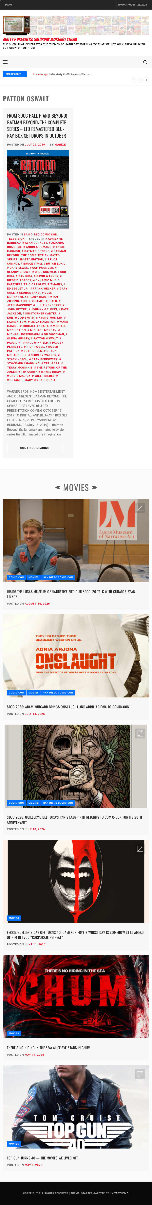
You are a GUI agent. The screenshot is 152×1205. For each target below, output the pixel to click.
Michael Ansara (36, 326)
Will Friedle (45, 375)
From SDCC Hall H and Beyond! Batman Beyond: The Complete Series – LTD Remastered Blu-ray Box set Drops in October (37, 125)
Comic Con (16, 577)
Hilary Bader (38, 296)
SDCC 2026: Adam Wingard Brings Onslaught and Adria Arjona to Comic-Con (68, 706)
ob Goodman (54, 334)
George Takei (29, 292)
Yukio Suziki (46, 380)
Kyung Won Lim (51, 317)
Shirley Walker (43, 355)
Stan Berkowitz (45, 359)
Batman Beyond (36, 251)
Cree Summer (45, 271)
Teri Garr (52, 363)
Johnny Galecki (44, 309)
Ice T (26, 301)
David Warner (47, 276)
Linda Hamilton (43, 321)
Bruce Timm (32, 263)
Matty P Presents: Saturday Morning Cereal (40, 39)
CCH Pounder (42, 267)
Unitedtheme (119, 1193)
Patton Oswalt (45, 338)
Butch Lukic (56, 263)
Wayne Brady (51, 371)
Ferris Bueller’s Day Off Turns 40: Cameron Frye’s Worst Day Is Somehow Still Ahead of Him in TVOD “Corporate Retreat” (75, 935)
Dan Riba (25, 276)
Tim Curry (29, 371)
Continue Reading (35, 448)
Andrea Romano (38, 247)
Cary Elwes (19, 267)
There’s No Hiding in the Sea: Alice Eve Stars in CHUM (48, 1047)
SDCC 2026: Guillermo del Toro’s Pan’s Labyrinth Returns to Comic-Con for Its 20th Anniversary (74, 819)
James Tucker (46, 301)
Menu (8, 4)
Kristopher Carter (41, 313)
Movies (33, 577)
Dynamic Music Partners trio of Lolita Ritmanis (34, 282)
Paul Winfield (37, 342)
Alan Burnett (36, 242)
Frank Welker (44, 288)
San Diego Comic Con (40, 234)
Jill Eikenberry (48, 305)
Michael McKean (43, 330)
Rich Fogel (35, 346)
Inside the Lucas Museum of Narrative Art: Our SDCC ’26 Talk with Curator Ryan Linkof (71, 594)
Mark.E (60, 144)
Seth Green (33, 350)
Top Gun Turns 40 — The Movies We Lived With (43, 1157)
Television (16, 238)
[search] (145, 62)
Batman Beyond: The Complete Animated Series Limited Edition (36, 255)
